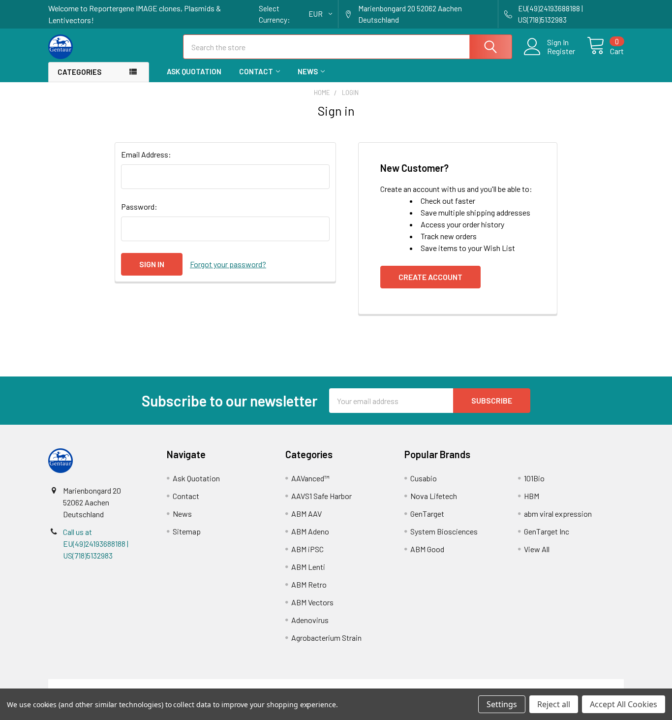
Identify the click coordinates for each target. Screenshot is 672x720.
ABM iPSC (307, 549)
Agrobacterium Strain (326, 637)
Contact (256, 71)
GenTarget (427, 513)
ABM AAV (306, 513)
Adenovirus (310, 620)
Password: (139, 206)
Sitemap (187, 531)
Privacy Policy (552, 684)
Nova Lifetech (433, 496)
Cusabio (423, 478)
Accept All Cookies (623, 704)
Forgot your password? (228, 264)
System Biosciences (444, 531)
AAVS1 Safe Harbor (321, 496)
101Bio (534, 478)
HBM (531, 496)
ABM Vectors (312, 602)
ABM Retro (309, 584)
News (308, 71)
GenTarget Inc (546, 531)
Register (561, 51)
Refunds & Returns (408, 684)
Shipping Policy (264, 684)
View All (537, 549)
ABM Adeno (310, 531)
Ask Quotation (194, 71)
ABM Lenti (308, 566)
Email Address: (146, 154)
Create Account (430, 277)
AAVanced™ (310, 478)
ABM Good (427, 549)
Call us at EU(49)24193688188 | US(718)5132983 (95, 543)
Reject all (553, 704)
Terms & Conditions (120, 684)
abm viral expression (558, 513)
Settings (502, 704)
